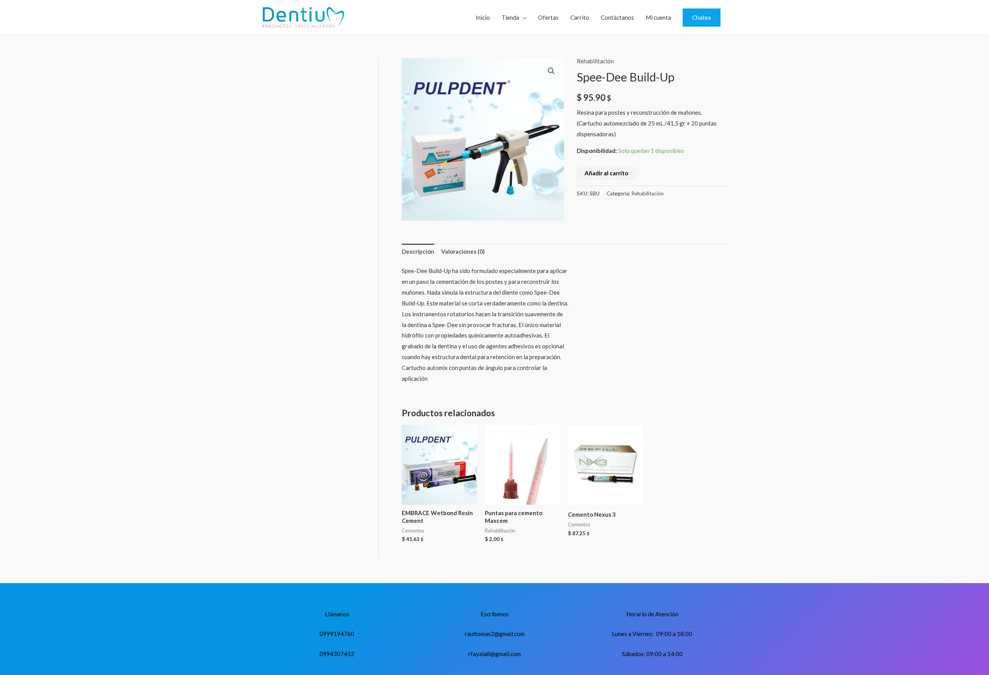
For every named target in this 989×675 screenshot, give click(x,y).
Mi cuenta (658, 17)
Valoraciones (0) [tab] (463, 251)
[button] (702, 17)
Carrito (579, 17)
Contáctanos (617, 17)
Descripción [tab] (418, 251)
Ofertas (548, 17)
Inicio (483, 17)
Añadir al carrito (606, 173)
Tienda (510, 17)
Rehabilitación (595, 61)
